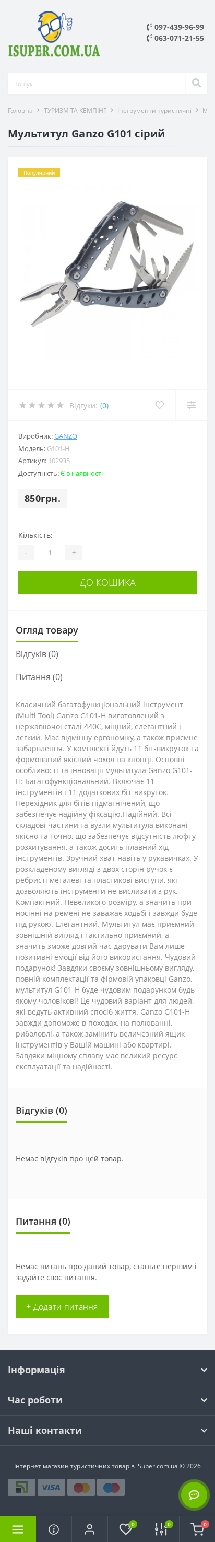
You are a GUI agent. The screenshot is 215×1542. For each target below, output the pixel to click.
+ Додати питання (62, 1307)
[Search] (196, 83)
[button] (89, 1529)
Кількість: (35, 535)
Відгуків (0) (37, 654)
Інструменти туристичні (154, 110)
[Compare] (191, 405)
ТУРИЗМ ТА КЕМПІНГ (75, 110)
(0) (104, 405)
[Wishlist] (159, 405)
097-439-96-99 (178, 27)
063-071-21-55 (178, 38)
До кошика (108, 582)
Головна (20, 110)
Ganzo (65, 436)
